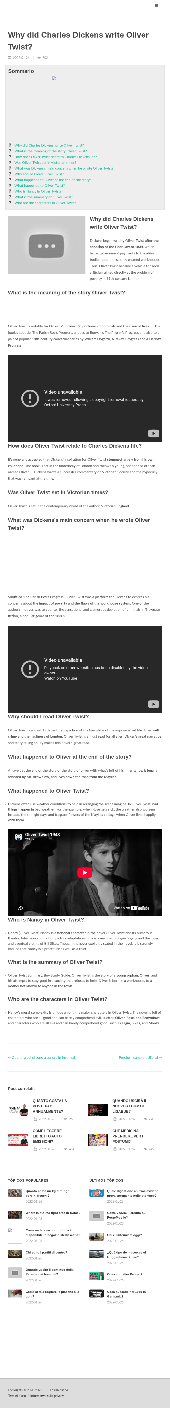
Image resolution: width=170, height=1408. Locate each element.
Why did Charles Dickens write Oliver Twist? (49, 145)
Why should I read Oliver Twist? (39, 174)
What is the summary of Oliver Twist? (43, 197)
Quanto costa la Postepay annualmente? (50, 1106)
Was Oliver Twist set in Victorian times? (45, 162)
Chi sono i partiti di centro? (46, 1252)
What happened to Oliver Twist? (39, 185)
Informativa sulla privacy (47, 1396)
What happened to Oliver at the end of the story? (52, 180)
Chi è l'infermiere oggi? (124, 1235)
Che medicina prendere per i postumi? (127, 1136)
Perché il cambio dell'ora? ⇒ (140, 1057)
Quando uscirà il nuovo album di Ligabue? (129, 1106)
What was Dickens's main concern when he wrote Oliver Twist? (63, 168)
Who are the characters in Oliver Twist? (45, 203)
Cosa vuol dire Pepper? (125, 1274)
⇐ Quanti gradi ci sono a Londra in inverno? (41, 1057)
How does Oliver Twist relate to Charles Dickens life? (55, 157)
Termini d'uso (17, 1396)
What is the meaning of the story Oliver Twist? (50, 151)
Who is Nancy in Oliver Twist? (37, 191)
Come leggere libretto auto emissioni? (47, 1136)
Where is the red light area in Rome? (53, 1213)
